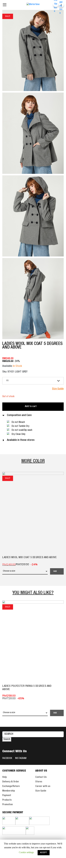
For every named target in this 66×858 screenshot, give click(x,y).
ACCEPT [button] (43, 853)
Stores (38, 782)
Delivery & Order (10, 782)
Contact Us (41, 777)
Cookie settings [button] (26, 852)
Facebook (7, 758)
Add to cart (31, 406)
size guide (58, 389)
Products (7, 800)
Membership (8, 791)
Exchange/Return (11, 786)
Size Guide (40, 791)
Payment (6, 795)
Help (4, 777)
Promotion (7, 805)
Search (7, 739)
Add (55, 571)
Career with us (42, 786)
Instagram (20, 758)
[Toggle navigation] (4, 4)
